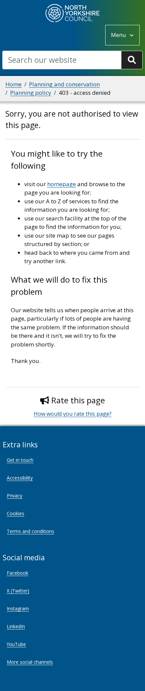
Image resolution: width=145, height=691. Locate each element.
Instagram (18, 608)
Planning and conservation (64, 84)
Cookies (15, 513)
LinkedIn (16, 626)
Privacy (14, 495)
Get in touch (20, 460)
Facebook (17, 573)
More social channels (30, 662)
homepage (61, 184)
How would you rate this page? (73, 413)
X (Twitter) (18, 590)
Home (13, 84)
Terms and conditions (30, 531)
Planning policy (30, 92)
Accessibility (20, 478)
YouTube (16, 644)
